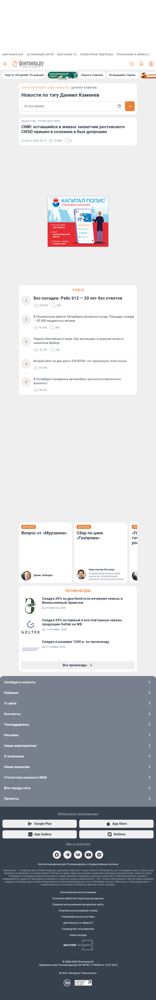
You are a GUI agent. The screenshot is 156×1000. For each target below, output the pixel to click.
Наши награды (78, 935)
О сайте (10, 703)
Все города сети (17, 788)
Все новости (59, 87)
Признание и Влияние (133, 54)
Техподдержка (16, 724)
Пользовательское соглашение (78, 892)
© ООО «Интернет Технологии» (78, 973)
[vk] (78, 855)
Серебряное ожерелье (96, 54)
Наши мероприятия (20, 746)
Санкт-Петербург (34, 87)
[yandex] (99, 855)
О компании (14, 756)
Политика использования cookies (78, 910)
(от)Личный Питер (40, 54)
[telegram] (67, 855)
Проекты (11, 798)
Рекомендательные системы (78, 916)
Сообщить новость (20, 682)
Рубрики (11, 693)
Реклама (11, 735)
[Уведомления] (141, 64)
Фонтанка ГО (67, 54)
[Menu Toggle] (5, 64)
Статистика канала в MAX (25, 777)
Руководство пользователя (78, 929)
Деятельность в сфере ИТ (78, 922)
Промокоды (78, 590)
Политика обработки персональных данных (78, 898)
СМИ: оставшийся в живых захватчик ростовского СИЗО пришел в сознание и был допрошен (73, 129)
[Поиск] (131, 64)
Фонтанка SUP (13, 54)
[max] (57, 855)
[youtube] (88, 855)
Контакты (12, 714)
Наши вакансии (17, 767)
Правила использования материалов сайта (78, 904)
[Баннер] (63, 75)
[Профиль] (151, 64)
